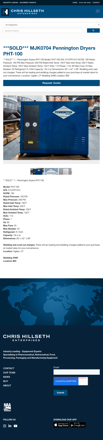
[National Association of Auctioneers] (7, 407)
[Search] (93, 30)
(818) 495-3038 (85, 2)
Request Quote (51, 82)
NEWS (6, 377)
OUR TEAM (9, 372)
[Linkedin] (9, 426)
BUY (5, 381)
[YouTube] (15, 426)
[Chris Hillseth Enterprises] (22, 11)
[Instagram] (4, 426)
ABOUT (7, 385)
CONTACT (96, 2)
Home (75, 2)
